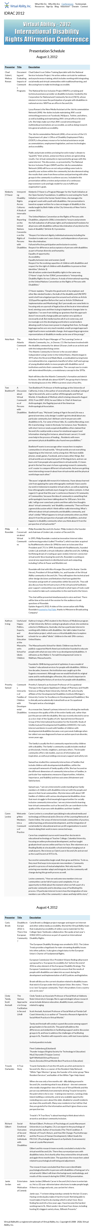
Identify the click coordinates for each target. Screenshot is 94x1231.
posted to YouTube (47, 609)
